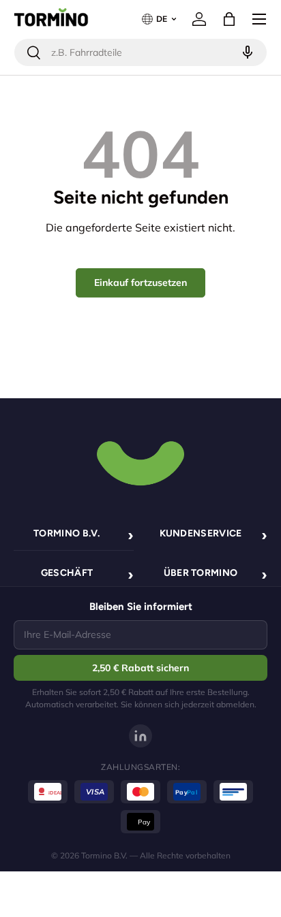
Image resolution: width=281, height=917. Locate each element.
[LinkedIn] (140, 735)
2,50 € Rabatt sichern (140, 668)
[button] (229, 19)
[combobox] (140, 52)
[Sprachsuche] (246, 52)
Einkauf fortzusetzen (140, 282)
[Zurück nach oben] (140, 461)
